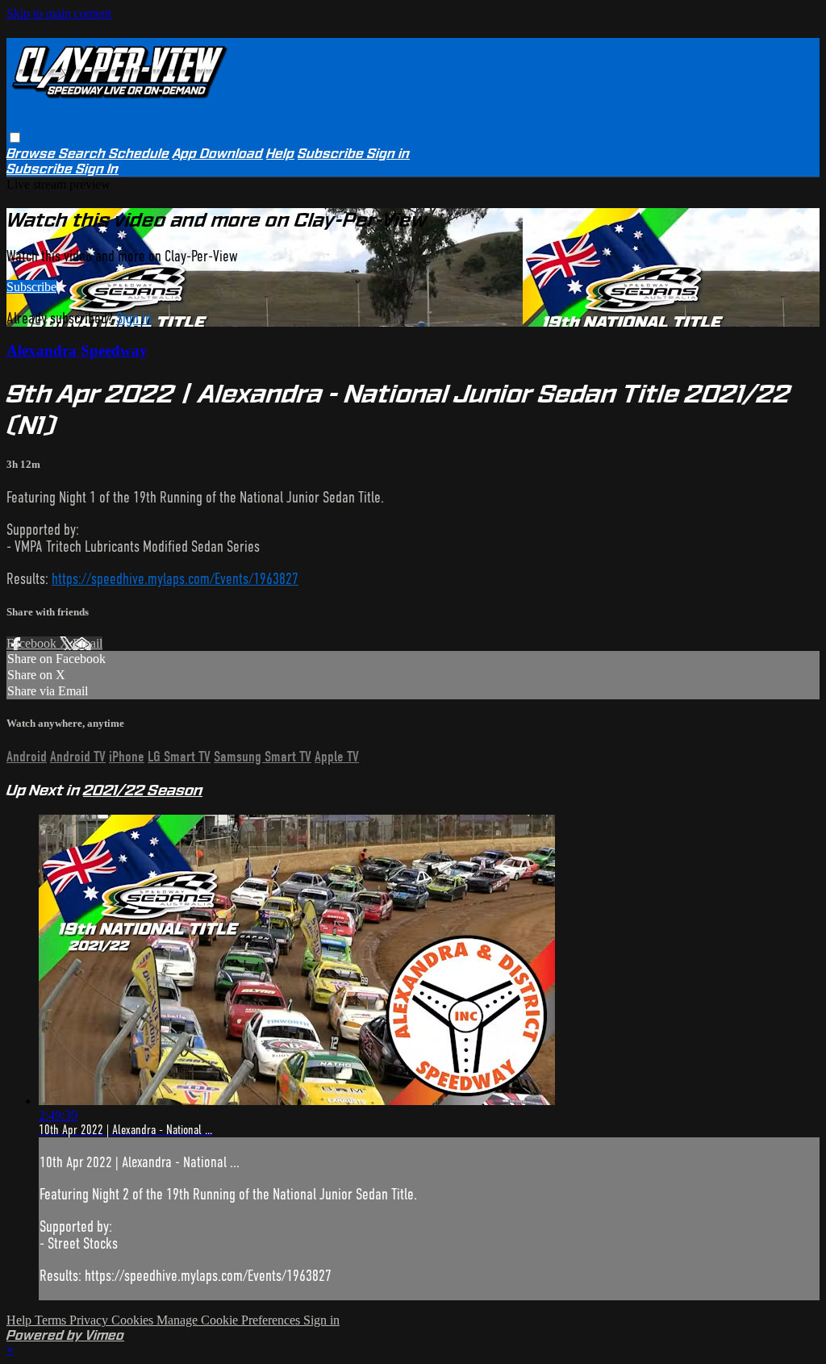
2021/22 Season (142, 790)
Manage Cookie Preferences (229, 1320)
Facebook (33, 643)
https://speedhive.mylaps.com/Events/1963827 (175, 578)
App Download (218, 153)
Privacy (90, 1320)
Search (84, 153)
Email (87, 643)
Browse (32, 153)
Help (280, 153)
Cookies (133, 1320)
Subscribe (31, 287)
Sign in (388, 153)
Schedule (139, 153)
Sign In (97, 169)
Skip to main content (58, 13)
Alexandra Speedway (77, 350)
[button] (15, 137)
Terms (52, 1320)
